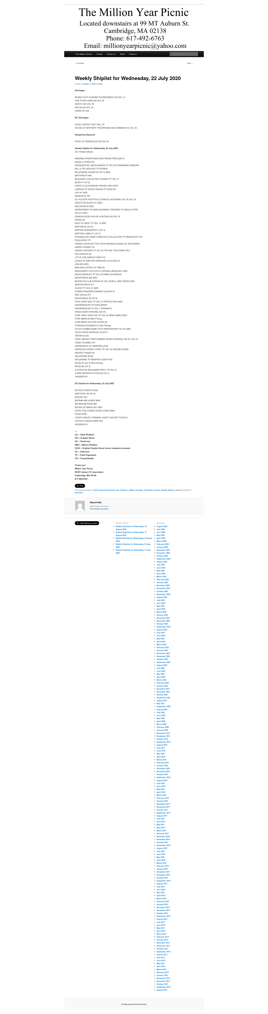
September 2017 (163, 812)
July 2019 (161, 747)
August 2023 (162, 629)
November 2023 (163, 620)
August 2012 (162, 990)
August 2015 (162, 883)
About (122, 54)
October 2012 (162, 984)
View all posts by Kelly (100, 508)
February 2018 (163, 798)
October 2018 (162, 774)
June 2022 (161, 671)
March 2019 (161, 759)
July (117, 490)
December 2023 (163, 618)
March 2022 (161, 679)
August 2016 (162, 848)
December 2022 (163, 653)
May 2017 (161, 824)
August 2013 (162, 954)
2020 (95, 490)
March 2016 (161, 863)
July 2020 (161, 712)
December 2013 (163, 942)
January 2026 (162, 547)
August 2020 (162, 709)
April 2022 (161, 677)
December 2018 (163, 768)
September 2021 (163, 697)
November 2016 (163, 839)
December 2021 (163, 688)
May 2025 (161, 570)
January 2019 (162, 765)
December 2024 (163, 585)
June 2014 (161, 925)
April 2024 (161, 609)
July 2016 (161, 851)
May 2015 (161, 892)
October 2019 (162, 739)
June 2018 (161, 786)
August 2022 (162, 665)
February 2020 (163, 727)
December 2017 (163, 804)
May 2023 (161, 638)
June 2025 (161, 567)
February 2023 (163, 647)
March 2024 (161, 612)
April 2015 (161, 895)
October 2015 (162, 877)
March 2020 (161, 724)
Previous (79, 63)
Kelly (100, 84)
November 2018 (163, 771)
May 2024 (161, 606)
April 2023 (161, 641)
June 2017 (161, 821)
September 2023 (163, 626)
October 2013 (162, 948)
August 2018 (162, 780)
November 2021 (163, 691)
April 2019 (161, 756)
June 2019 (161, 750)
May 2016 (161, 857)
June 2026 (161, 532)
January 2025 (162, 582)
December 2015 (163, 871)
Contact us (111, 54)
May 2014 (161, 928)
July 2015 (161, 886)
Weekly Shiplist (167, 490)
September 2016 (163, 845)
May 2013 (161, 963)
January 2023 (162, 650)
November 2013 (163, 945)
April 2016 (161, 860)
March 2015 (161, 898)
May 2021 (161, 703)
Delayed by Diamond (106, 490)
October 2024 (162, 591)
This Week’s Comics (84, 54)
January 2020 (162, 730)
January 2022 (162, 685)
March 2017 (161, 830)
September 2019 (163, 742)
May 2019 (161, 753)
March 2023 (161, 644)
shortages (139, 490)
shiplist (131, 490)
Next (190, 63)
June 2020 (161, 715)
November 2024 (163, 588)
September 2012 (163, 987)
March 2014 (161, 933)
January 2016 (162, 868)
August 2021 (162, 700)
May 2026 (161, 535)
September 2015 (163, 880)
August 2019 (162, 744)
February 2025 (163, 579)
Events (99, 54)
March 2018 (161, 795)
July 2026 (161, 529)
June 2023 (161, 635)
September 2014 (163, 916)
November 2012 (163, 981)
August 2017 (162, 815)
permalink (79, 492)
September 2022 (163, 662)
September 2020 (163, 706)
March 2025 (161, 576)
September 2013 (163, 951)
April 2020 (161, 721)
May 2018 (161, 789)
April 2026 (161, 538)
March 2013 (161, 969)
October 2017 (162, 809)
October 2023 (162, 623)
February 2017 (163, 833)
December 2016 (163, 836)
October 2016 (162, 842)
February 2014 (163, 936)
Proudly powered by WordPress (134, 1004)
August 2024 (162, 597)
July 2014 (161, 922)
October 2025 (162, 555)
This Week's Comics (152, 490)
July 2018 (161, 783)
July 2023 (161, 632)
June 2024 (161, 603)
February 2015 (163, 901)
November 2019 (163, 736)
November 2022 (163, 656)
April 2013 (161, 966)
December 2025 (163, 550)
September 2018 (163, 777)
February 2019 (163, 762)
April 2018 (161, 792)
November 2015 (163, 874)
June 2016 (161, 854)
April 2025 (161, 573)
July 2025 (161, 564)
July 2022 (161, 668)
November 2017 (163, 807)
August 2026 (162, 526)
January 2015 (162, 904)
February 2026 (163, 544)
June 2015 (161, 889)
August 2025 (162, 561)
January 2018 (162, 801)
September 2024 (163, 594)
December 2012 (163, 978)
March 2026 (161, 541)
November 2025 (163, 553)
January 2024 (162, 615)
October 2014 (162, 913)
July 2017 (161, 818)
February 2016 (163, 866)
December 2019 (163, 733)
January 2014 (162, 939)
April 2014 (161, 931)
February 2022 (163, 682)
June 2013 (161, 960)
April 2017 (161, 827)
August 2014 (162, 919)
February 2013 (163, 972)
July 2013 (161, 957)
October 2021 (162, 694)
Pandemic (124, 490)
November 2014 (163, 910)
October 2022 (162, 659)
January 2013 (162, 975)
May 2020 (161, 718)
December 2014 (163, 907)
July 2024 (161, 600)
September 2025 (163, 558)
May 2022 (161, 674)
